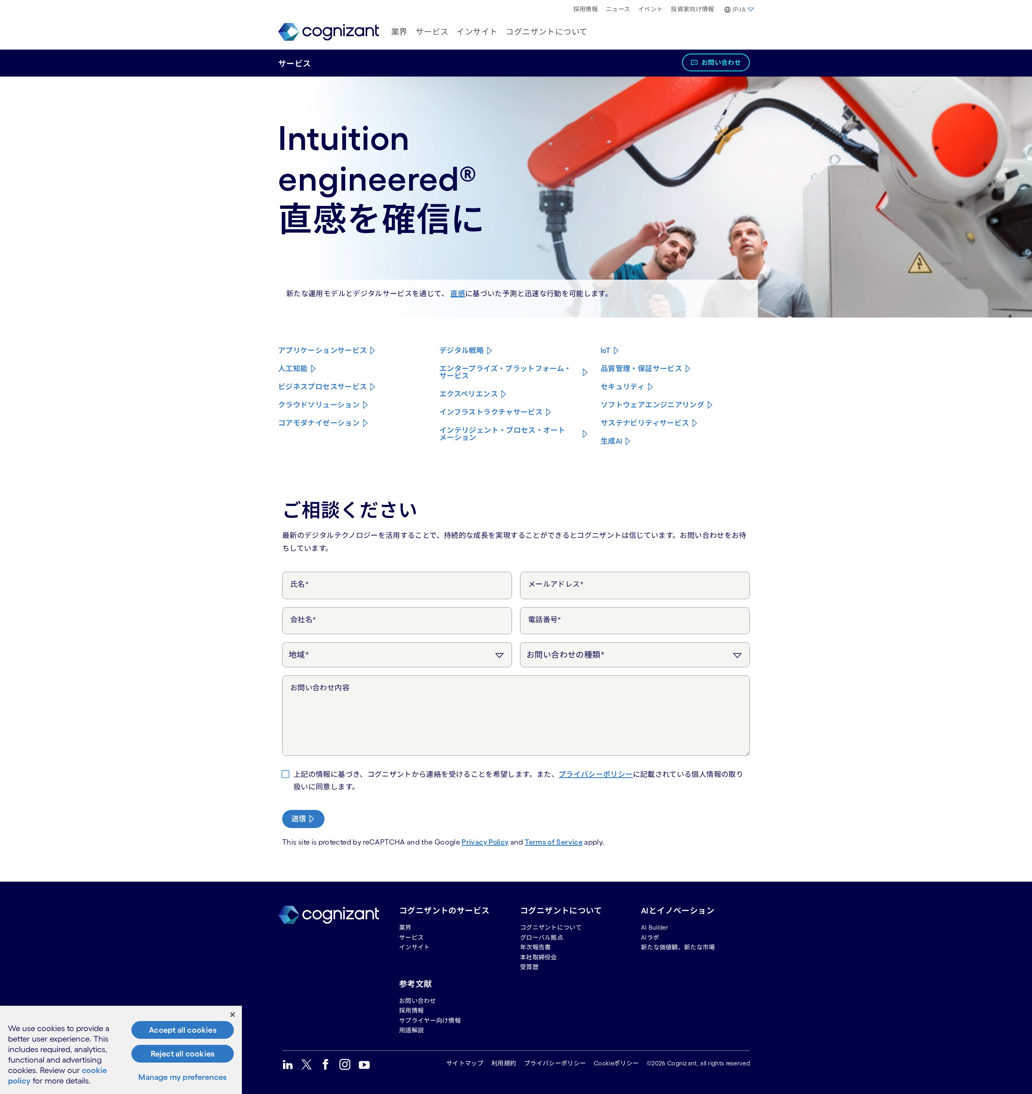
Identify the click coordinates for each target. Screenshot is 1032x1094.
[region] (121, 1050)
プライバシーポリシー (596, 774)
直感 (457, 294)
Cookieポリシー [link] (616, 1063)
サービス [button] (432, 31)
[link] (328, 32)
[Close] (232, 1014)
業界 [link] (405, 927)
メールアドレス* (556, 584)
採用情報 (585, 9)
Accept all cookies (182, 1029)
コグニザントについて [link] (551, 927)
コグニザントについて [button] (546, 31)
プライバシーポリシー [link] (555, 1063)
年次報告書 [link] (535, 947)
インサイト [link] (414, 947)
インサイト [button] (476, 31)
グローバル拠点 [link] (541, 937)
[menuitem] (585, 9)
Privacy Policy (485, 842)
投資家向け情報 (692, 9)
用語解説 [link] (411, 1030)
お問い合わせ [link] (417, 1000)
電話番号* (545, 620)
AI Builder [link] (654, 927)
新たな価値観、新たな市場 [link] (678, 947)
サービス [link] (411, 937)
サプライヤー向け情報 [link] (430, 1020)
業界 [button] (399, 31)
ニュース (618, 9)
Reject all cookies (183, 1053)
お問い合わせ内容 (320, 688)
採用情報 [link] (411, 1010)
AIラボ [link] (650, 937)
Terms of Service (554, 842)
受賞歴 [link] (529, 966)
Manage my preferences (182, 1077)
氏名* (299, 584)
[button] (738, 10)
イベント (650, 9)
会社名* (303, 620)
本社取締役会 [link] (538, 957)
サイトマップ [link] (464, 1063)
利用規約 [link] (503, 1063)
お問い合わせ (721, 62)
